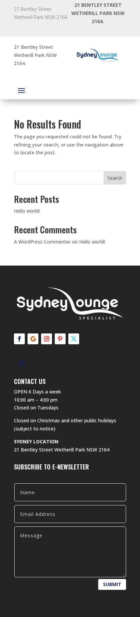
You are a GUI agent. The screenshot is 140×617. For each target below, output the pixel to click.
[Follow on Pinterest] (60, 338)
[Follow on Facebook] (19, 338)
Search (114, 178)
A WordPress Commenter (42, 241)
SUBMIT (112, 584)
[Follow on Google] (33, 338)
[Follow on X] (73, 338)
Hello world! (27, 211)
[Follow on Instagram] (46, 338)
